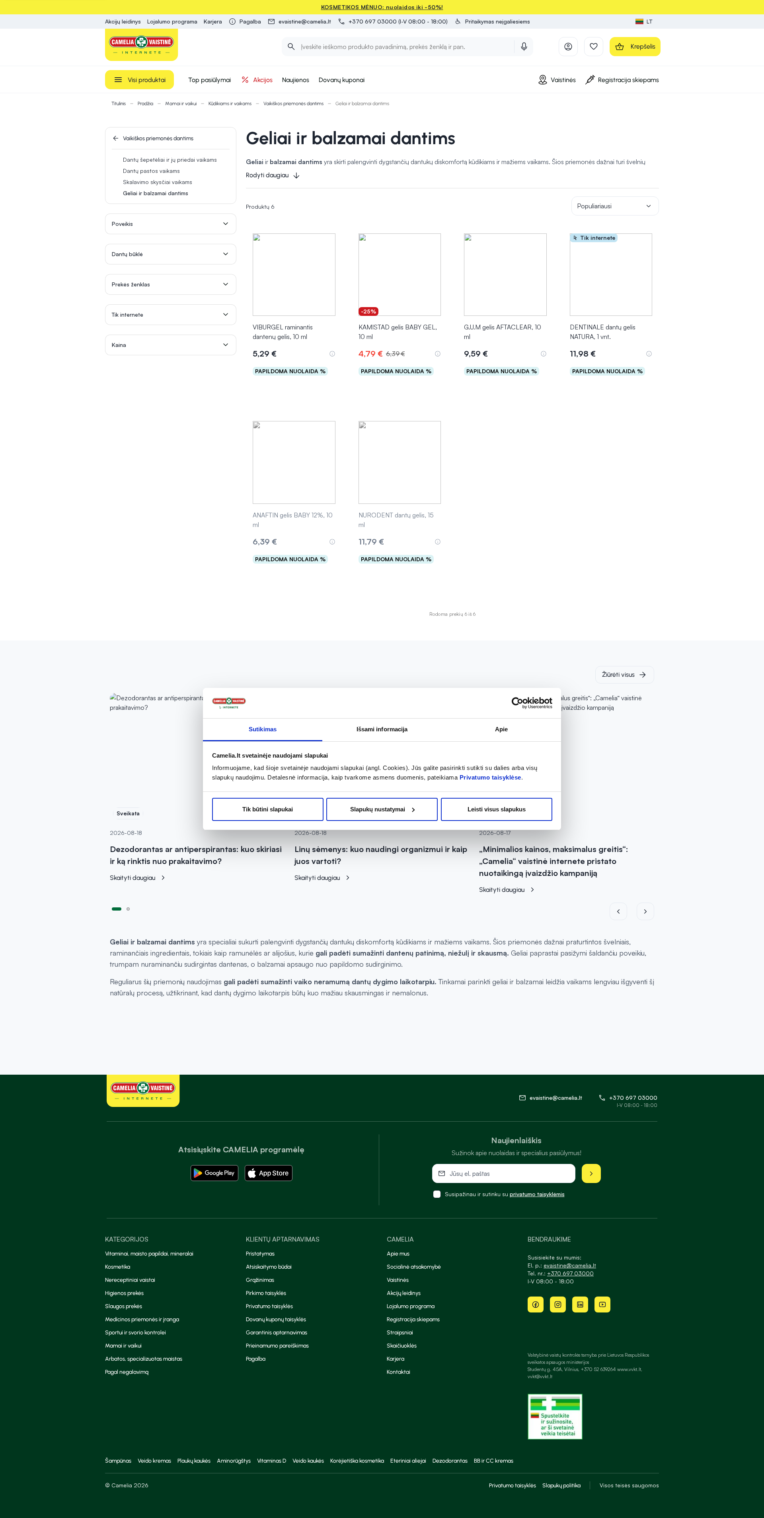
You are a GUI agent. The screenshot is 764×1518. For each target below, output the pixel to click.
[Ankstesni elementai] (623, 911)
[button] (492, 21)
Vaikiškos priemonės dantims (293, 103)
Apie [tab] (501, 729)
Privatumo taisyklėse (490, 777)
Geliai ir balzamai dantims (155, 193)
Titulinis (118, 103)
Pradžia (145, 103)
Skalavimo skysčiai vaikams (157, 181)
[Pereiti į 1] (116, 908)
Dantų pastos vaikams (151, 170)
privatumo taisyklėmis (537, 1194)
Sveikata (128, 813)
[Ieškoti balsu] (524, 46)
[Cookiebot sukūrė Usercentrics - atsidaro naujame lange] (517, 703)
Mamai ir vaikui (181, 103)
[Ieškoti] (291, 46)
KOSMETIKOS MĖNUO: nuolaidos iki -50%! (382, 7)
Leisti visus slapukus (497, 809)
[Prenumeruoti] (591, 1173)
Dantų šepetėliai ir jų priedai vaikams (170, 159)
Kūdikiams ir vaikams (230, 103)
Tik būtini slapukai (267, 809)
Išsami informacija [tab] (382, 729)
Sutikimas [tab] (263, 729)
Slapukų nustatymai (377, 809)
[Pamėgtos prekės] (593, 46)
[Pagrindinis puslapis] (141, 45)
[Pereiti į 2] (128, 908)
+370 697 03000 (633, 1097)
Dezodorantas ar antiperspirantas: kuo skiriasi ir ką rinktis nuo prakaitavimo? (196, 855)
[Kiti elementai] (645, 911)
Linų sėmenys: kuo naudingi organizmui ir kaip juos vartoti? (380, 855)
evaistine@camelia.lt (570, 1265)
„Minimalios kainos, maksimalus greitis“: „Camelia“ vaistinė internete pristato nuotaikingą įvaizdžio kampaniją (553, 861)
